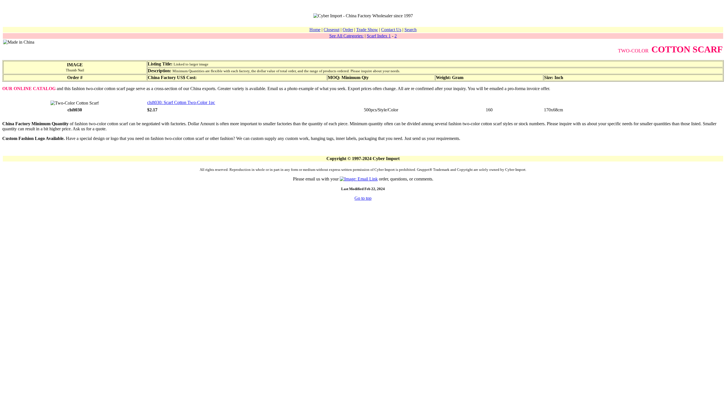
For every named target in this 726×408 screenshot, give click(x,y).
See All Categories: (346, 35)
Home (314, 29)
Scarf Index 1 (379, 35)
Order (348, 29)
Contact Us (391, 29)
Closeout (331, 29)
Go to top (363, 198)
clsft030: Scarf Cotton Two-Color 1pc (181, 102)
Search (410, 29)
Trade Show (367, 29)
